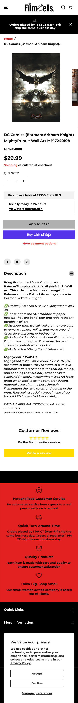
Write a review (39, 453)
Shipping (10, 165)
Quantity (11, 173)
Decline (37, 683)
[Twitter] (17, 262)
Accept (37, 673)
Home (8, 39)
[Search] (63, 7)
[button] (6, 7)
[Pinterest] (27, 262)
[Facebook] (7, 262)
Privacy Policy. (20, 663)
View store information (26, 209)
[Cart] (70, 7)
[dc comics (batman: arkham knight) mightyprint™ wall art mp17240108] (36, 88)
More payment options (39, 243)
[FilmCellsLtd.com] (39, 7)
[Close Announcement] (70, 24)
